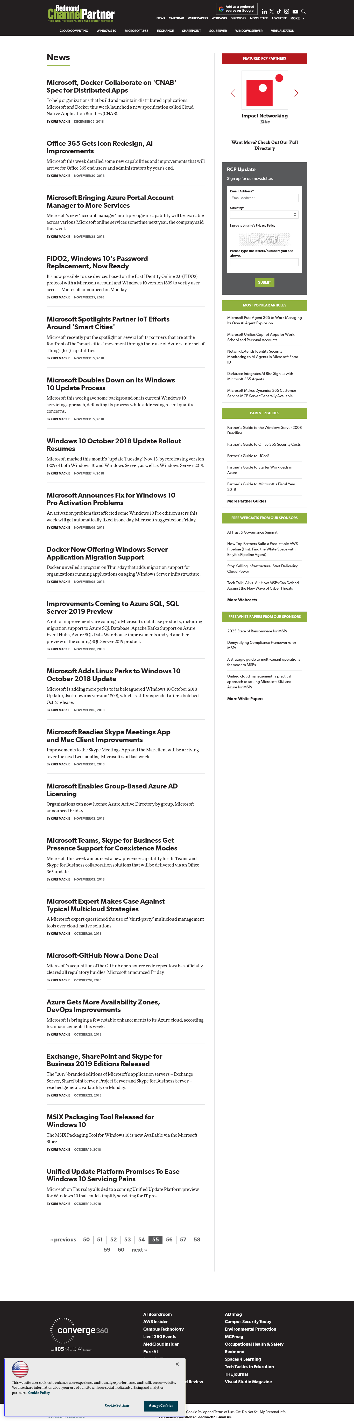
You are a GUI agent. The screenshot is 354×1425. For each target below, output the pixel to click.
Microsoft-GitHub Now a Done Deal (102, 956)
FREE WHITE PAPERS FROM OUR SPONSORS (265, 617)
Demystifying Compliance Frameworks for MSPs (261, 645)
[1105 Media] (71, 1349)
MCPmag (234, 1337)
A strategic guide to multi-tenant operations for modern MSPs (263, 662)
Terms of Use (224, 1412)
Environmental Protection (250, 1329)
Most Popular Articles (264, 306)
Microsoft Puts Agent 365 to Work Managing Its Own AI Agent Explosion (264, 320)
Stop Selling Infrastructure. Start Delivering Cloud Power (263, 569)
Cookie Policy (196, 1412)
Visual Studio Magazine (248, 1382)
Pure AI (150, 1352)
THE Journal (236, 1374)
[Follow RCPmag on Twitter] (272, 12)
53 (127, 1240)
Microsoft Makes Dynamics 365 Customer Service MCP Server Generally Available (261, 393)
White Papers (198, 18)
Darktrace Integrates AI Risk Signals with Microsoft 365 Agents (260, 376)
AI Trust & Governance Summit (252, 533)
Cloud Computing (74, 31)
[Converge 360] (79, 1332)
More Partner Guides (246, 501)
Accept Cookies (161, 1406)
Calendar (176, 18)
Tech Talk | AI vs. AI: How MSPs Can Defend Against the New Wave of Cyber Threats (263, 586)
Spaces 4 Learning (243, 1359)
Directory (238, 18)
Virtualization (282, 31)
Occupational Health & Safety (254, 1344)
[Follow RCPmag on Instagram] (286, 13)
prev (233, 93)
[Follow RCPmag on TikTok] (278, 13)
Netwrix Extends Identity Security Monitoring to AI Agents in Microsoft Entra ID (262, 357)
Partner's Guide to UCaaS (248, 456)
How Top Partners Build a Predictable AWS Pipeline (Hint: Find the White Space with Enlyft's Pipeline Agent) (262, 549)
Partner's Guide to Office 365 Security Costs (264, 445)
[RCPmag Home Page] (81, 15)
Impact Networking (265, 116)
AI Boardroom (157, 1314)
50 (86, 1240)
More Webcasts (242, 600)
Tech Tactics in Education (249, 1367)
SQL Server (218, 31)
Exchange (165, 31)
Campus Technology (163, 1329)
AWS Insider (155, 1322)
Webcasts (219, 18)
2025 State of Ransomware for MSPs (257, 631)
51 (100, 1240)
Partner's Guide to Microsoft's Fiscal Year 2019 (261, 487)
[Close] (177, 1364)
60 (121, 1250)
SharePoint (191, 31)
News (161, 18)
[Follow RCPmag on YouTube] (295, 12)
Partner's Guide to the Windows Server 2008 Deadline (264, 430)
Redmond (235, 1352)
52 (113, 1240)
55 (155, 1240)
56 (169, 1240)
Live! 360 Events (159, 1337)
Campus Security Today (248, 1322)
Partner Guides (264, 413)
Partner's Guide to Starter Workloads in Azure (259, 470)
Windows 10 (106, 31)
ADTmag (233, 1314)
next (296, 93)
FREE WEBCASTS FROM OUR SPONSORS (264, 518)
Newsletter (259, 18)
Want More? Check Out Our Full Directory (264, 145)
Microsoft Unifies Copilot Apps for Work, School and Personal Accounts (261, 337)
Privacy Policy (265, 225)
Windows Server (249, 31)
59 (107, 1250)
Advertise (279, 18)
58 (197, 1240)
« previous (63, 1240)
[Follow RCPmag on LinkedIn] (264, 13)
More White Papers (245, 699)
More (295, 18)
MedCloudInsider (161, 1344)
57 (183, 1240)
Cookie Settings (117, 1405)
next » (139, 1250)
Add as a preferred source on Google (240, 8)
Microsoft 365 (136, 31)
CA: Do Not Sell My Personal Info (261, 1412)
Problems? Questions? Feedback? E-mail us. (195, 1417)
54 (141, 1240)
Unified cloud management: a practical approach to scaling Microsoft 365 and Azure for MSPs (259, 682)
